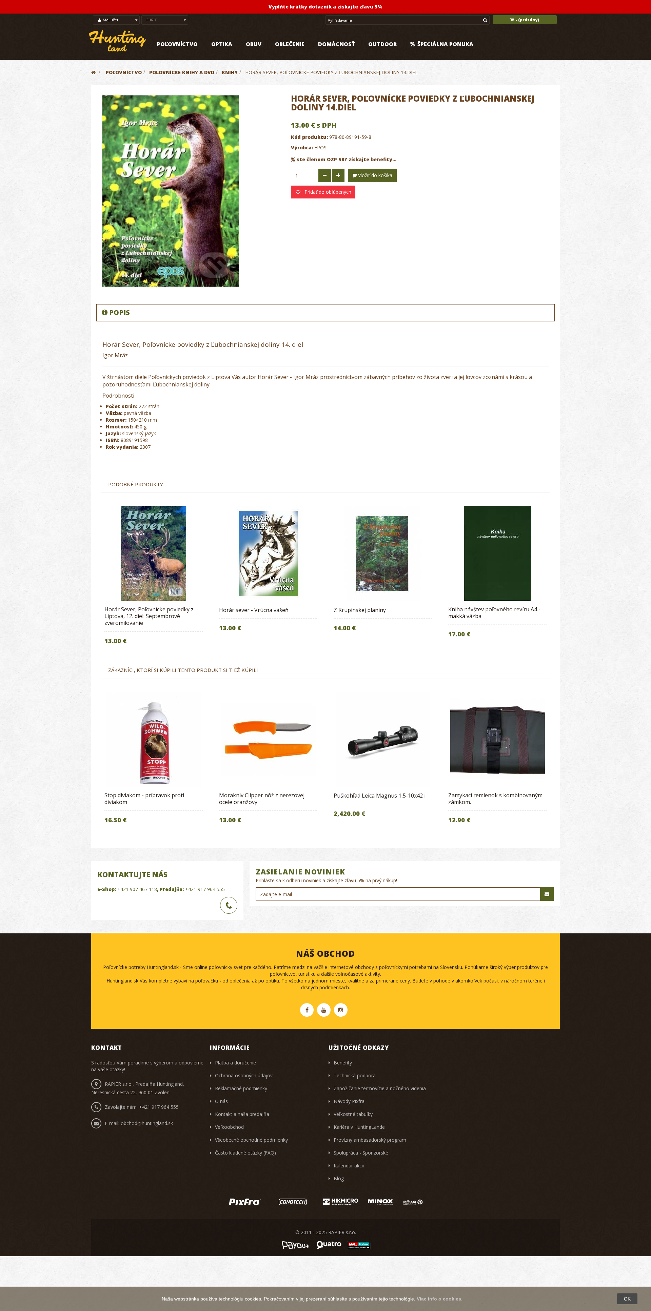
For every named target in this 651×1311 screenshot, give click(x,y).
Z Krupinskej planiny (360, 610)
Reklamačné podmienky (241, 1088)
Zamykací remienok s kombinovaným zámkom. (495, 798)
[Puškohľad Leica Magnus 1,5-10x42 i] (383, 739)
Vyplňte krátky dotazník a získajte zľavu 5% (325, 6)
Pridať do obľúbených (327, 192)
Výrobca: (302, 147)
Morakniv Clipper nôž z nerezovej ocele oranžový (261, 798)
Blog (339, 1178)
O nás (221, 1101)
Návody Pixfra (349, 1101)
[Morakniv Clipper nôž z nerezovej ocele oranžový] (268, 739)
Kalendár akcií (349, 1165)
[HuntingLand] (117, 41)
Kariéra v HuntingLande (359, 1127)
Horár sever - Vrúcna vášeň (254, 610)
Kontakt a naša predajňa (242, 1114)
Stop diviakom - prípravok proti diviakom (144, 798)
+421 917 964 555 (205, 889)
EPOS (320, 147)
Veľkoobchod (229, 1127)
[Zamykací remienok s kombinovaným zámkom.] (497, 739)
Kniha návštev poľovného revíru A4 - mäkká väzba (494, 612)
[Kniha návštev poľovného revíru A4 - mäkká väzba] (497, 553)
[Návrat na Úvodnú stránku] (93, 72)
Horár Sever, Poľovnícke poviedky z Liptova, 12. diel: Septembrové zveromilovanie (149, 616)
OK (627, 1299)
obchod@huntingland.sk (147, 1123)
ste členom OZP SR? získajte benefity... (346, 159)
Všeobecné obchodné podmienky (251, 1140)
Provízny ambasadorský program (370, 1140)
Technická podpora (355, 1075)
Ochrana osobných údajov (244, 1075)
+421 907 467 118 (137, 889)
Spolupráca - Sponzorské (361, 1152)
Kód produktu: (309, 137)
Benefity (343, 1062)
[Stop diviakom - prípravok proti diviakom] (153, 739)
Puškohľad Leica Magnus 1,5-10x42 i (380, 795)
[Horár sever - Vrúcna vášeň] (268, 553)
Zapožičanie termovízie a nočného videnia (380, 1088)
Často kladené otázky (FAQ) (245, 1152)
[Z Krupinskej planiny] (383, 553)
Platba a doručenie (235, 1062)
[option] (153, 580)
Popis (119, 312)
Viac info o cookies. (439, 1299)
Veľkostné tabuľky (353, 1114)
